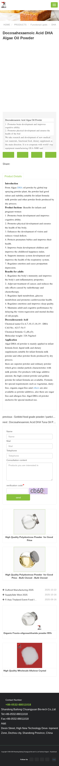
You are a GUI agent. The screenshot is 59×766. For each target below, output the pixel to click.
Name (9, 431)
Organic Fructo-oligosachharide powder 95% (27, 633)
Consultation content (16, 460)
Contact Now (8, 155)
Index (54, 759)
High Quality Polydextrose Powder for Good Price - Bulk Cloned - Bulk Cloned (29, 576)
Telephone (36, 155)
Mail (8, 441)
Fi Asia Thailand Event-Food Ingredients (21, 599)
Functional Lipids (39, 24)
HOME (6, 24)
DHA (53, 24)
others (36, 387)
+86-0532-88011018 (18, 704)
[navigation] (54, 5)
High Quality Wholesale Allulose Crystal (24, 670)
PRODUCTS (20, 24)
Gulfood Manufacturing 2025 (19, 590)
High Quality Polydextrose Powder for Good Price (29, 539)
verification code (14, 485)
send (18, 497)
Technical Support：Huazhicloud (48, 751)
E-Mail (22, 155)
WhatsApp (50, 155)
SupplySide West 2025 (16, 595)
